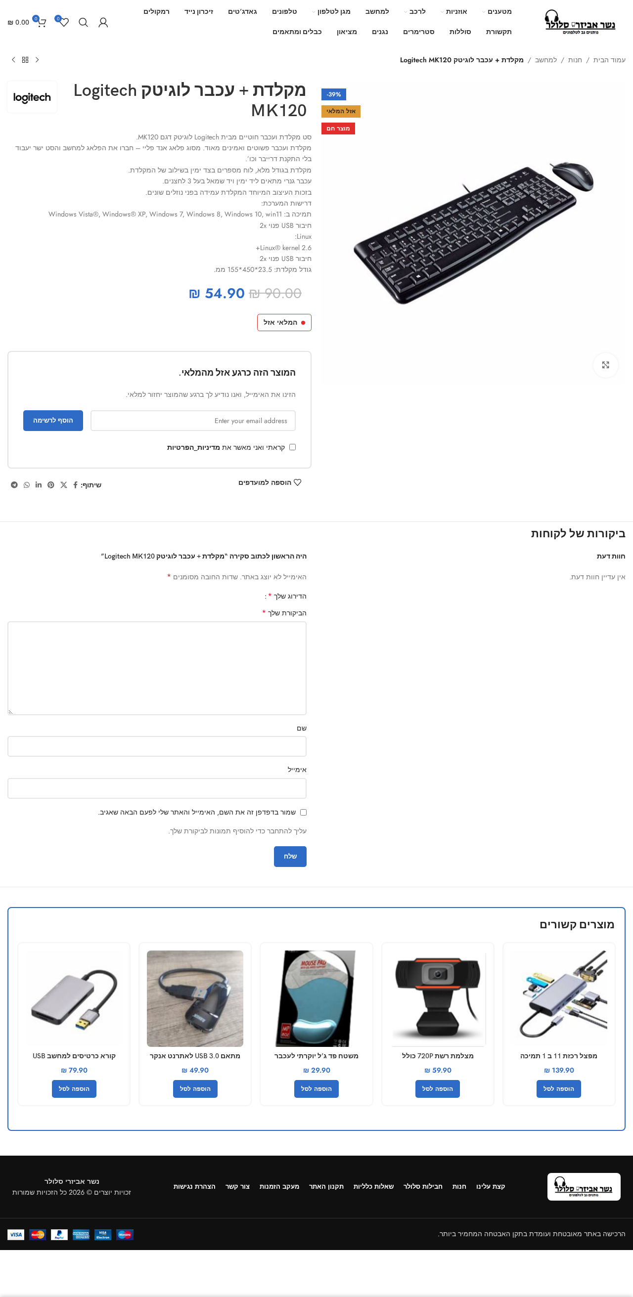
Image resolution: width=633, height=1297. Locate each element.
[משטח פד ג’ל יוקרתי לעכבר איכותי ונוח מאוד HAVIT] (316, 999)
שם (302, 728)
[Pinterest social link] (51, 485)
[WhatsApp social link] (27, 485)
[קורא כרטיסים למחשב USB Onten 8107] (74, 999)
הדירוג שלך (287, 596)
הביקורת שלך (284, 612)
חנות (575, 60)
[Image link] (584, 1186)
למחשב (546, 60)
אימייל (297, 770)
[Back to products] (25, 60)
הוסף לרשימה (53, 420)
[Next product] (13, 60)
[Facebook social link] (75, 485)
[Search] (83, 22)
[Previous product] (37, 60)
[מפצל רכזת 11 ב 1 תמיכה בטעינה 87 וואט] (559, 999)
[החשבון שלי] (103, 22)
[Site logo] (581, 21)
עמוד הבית (609, 60)
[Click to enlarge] (605, 365)
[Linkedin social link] (39, 485)
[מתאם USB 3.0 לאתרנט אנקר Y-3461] (195, 999)
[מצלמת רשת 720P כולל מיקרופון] (438, 999)
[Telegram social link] (14, 485)
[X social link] (63, 485)
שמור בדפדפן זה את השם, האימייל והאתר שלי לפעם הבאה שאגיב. (197, 812)
